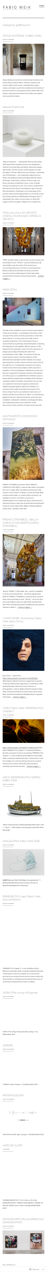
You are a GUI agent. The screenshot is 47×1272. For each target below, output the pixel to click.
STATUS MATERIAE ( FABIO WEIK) (22, 35)
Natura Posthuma (13, 106)
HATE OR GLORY (13, 1145)
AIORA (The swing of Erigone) (20, 992)
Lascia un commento (8, 39)
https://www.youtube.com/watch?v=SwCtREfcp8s (20, 678)
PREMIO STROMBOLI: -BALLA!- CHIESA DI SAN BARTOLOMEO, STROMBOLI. (21, 522)
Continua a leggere (25, 607)
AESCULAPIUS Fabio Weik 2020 (21, 841)
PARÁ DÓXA (10, 289)
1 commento (6, 1149)
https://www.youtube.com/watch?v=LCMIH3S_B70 (20, 748)
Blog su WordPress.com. (9, 1265)
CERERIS (8, 1045)
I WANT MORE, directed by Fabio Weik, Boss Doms (22, 620)
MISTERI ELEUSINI (13, 1095)
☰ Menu (41, 5)
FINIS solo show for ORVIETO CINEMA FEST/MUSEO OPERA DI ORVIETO (22, 216)
